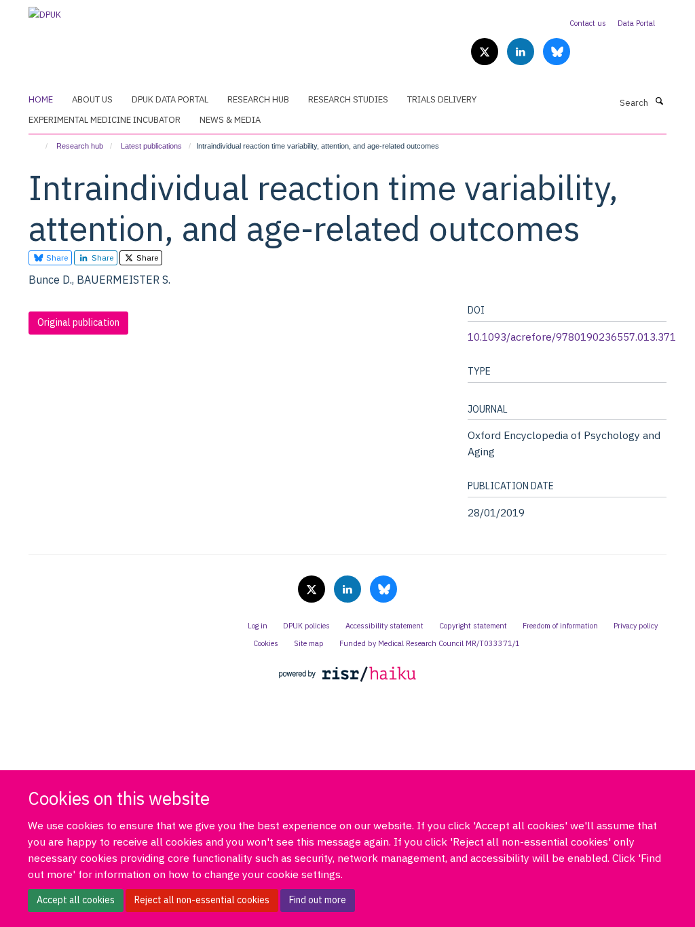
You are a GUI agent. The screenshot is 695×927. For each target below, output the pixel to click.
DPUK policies (306, 625)
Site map (309, 643)
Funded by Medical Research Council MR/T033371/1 (429, 643)
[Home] (40, 145)
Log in (257, 625)
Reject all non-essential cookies (201, 900)
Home (41, 99)
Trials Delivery (441, 99)
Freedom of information (560, 625)
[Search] (659, 101)
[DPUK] (45, 10)
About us (92, 99)
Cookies (265, 643)
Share (56, 257)
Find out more (317, 900)
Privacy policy (636, 625)
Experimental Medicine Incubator (105, 120)
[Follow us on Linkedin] (521, 52)
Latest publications (151, 146)
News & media (230, 120)
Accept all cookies (76, 900)
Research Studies (348, 99)
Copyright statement (473, 625)
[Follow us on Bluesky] (556, 52)
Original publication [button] (78, 322)
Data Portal (636, 23)
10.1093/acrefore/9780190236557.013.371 (572, 336)
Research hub (79, 146)
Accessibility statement (384, 625)
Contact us (587, 23)
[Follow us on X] (485, 52)
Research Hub (258, 99)
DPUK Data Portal (170, 99)
